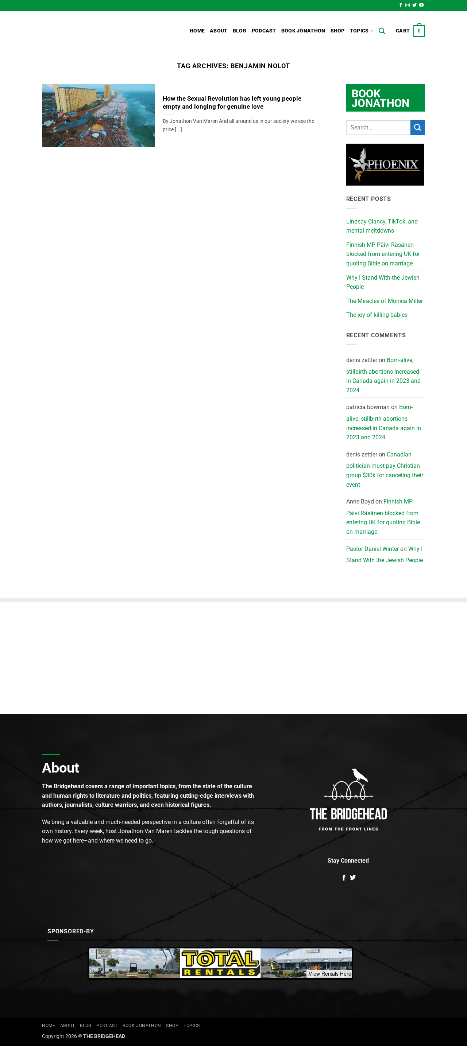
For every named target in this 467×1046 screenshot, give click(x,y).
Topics (359, 31)
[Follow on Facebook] (400, 5)
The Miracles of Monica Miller (384, 301)
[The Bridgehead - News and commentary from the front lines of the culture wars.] (91, 31)
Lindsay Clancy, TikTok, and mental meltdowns (382, 226)
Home (197, 31)
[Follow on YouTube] (421, 5)
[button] (410, 31)
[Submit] (417, 127)
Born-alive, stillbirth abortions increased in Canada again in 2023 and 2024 (383, 375)
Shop (338, 31)
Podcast (264, 31)
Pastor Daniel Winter (372, 548)
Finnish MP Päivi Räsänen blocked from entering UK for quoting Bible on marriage (383, 254)
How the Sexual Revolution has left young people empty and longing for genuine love (232, 102)
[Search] (382, 31)
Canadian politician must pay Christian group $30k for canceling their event (384, 469)
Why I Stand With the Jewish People (383, 282)
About (218, 31)
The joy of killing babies (377, 314)
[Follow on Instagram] (407, 5)
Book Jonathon (303, 31)
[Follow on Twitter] (414, 5)
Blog (240, 31)
